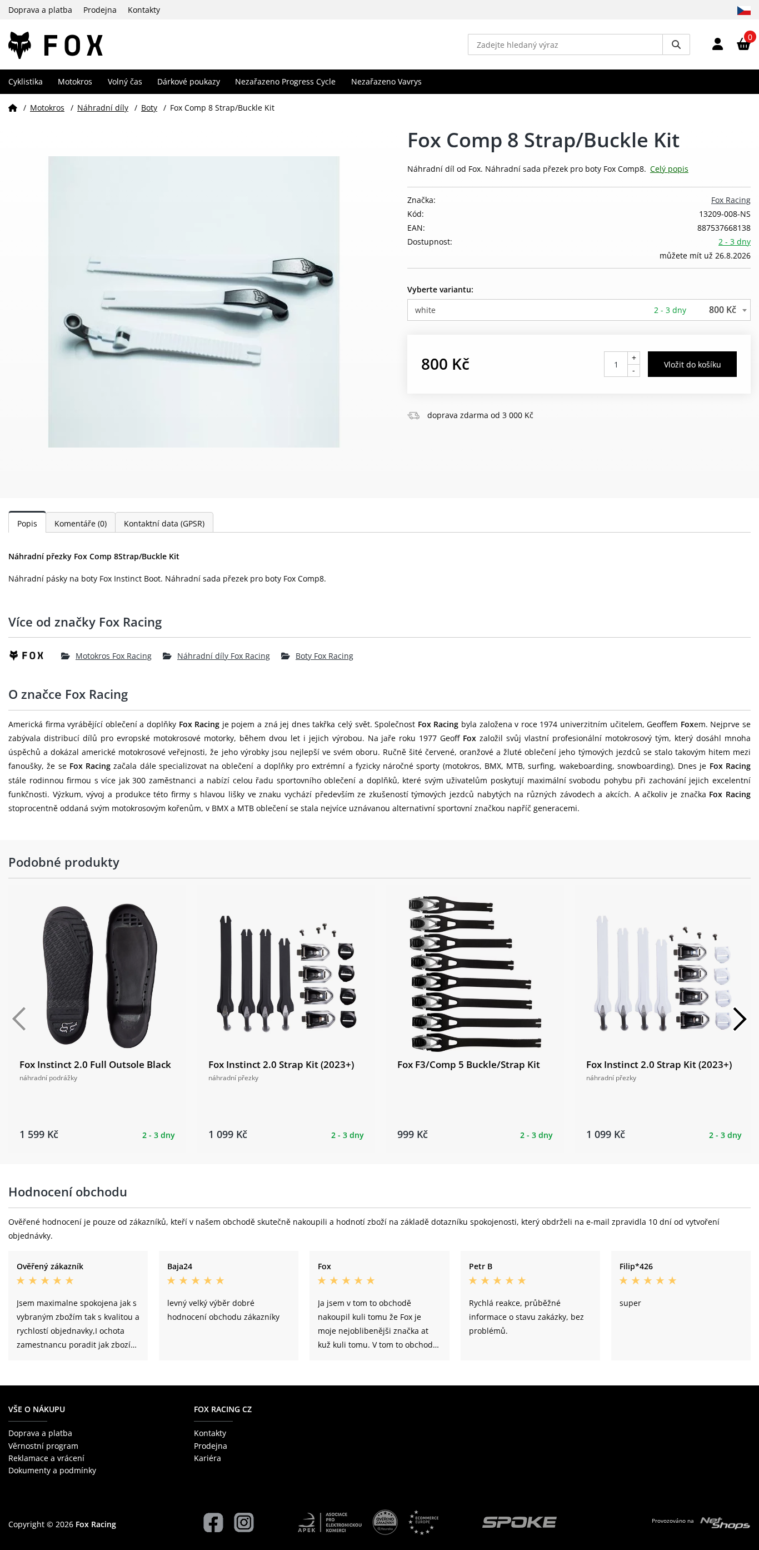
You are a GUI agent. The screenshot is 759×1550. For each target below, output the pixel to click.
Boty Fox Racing (324, 655)
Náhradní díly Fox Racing (223, 655)
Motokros (75, 81)
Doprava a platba (40, 9)
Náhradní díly (102, 107)
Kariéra (207, 1458)
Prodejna (100, 9)
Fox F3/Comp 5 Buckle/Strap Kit (468, 1064)
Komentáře (80, 523)
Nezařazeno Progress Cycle (285, 81)
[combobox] (579, 310)
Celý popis (669, 168)
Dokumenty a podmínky (52, 1470)
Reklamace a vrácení (46, 1458)
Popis (27, 523)
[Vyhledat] (676, 44)
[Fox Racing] (34, 655)
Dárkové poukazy (188, 81)
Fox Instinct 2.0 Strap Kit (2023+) (281, 1064)
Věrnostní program (43, 1445)
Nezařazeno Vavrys (386, 81)
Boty (149, 107)
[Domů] (12, 107)
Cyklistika (25, 81)
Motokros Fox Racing (114, 655)
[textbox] (579, 309)
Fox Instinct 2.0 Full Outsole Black (95, 1064)
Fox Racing (731, 200)
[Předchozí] (19, 1019)
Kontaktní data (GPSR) (164, 523)
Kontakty (144, 9)
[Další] (739, 1019)
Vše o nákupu (36, 1409)
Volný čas (125, 81)
